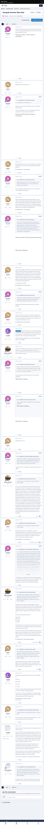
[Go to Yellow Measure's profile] (8, 766)
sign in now (28, 793)
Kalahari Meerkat (8, 353)
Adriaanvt (6, 16)
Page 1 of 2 (14, 24)
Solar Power (20, 16)
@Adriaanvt (18, 331)
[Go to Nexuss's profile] (8, 84)
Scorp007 (8, 732)
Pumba (37, 516)
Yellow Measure (32, 542)
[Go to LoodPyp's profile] (8, 331)
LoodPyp (8, 335)
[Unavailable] (29, 406)
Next (7, 24)
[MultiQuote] (16, 79)
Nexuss (8, 89)
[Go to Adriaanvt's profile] (3, 16)
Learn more (2, 1)
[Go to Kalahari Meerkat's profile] (8, 349)
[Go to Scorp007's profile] (8, 728)
